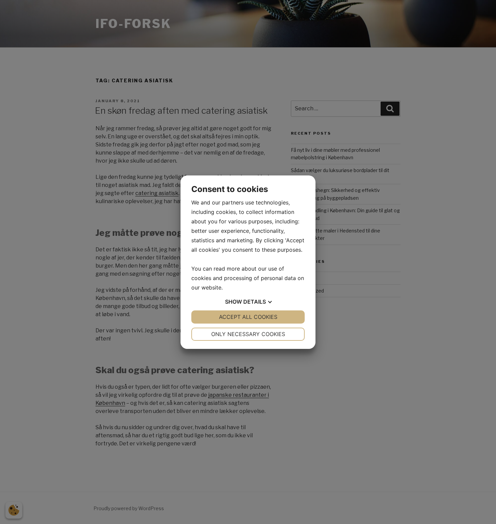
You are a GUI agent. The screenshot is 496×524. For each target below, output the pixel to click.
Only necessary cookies (248, 334)
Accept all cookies (248, 316)
